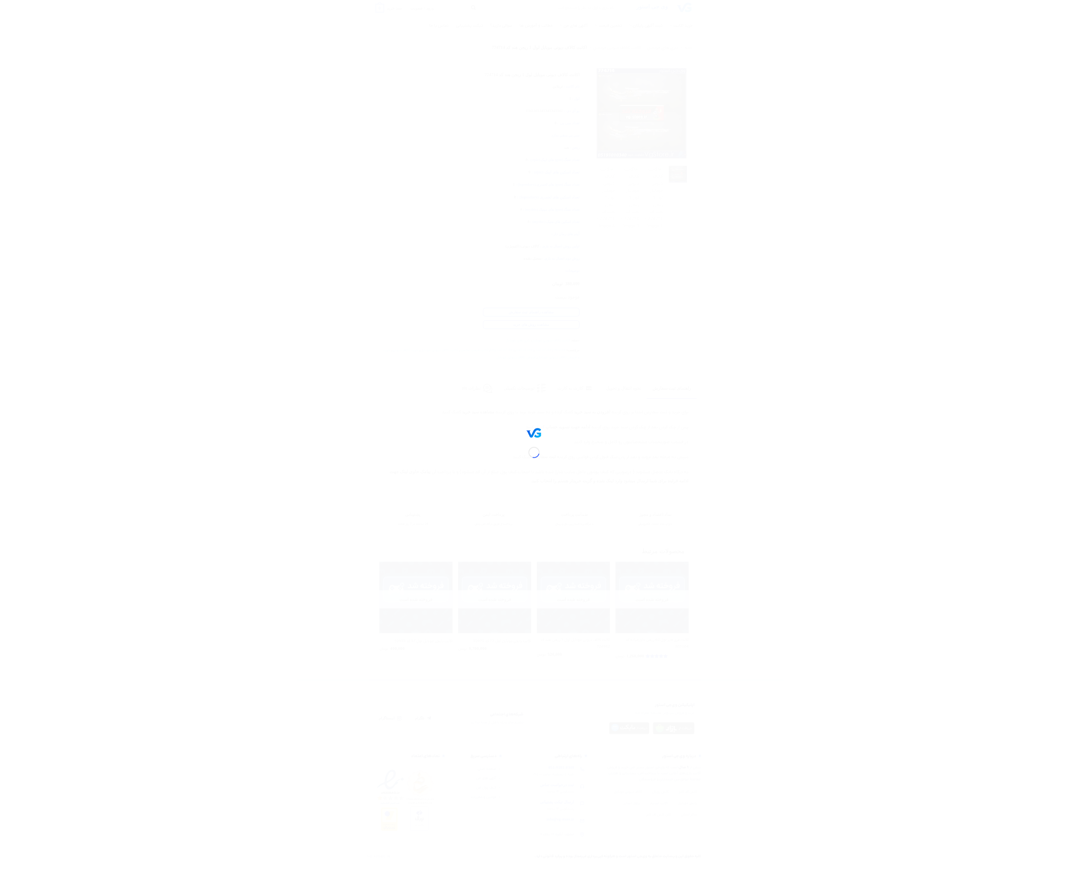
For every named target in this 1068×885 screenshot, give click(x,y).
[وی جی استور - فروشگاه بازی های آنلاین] (534, 432)
